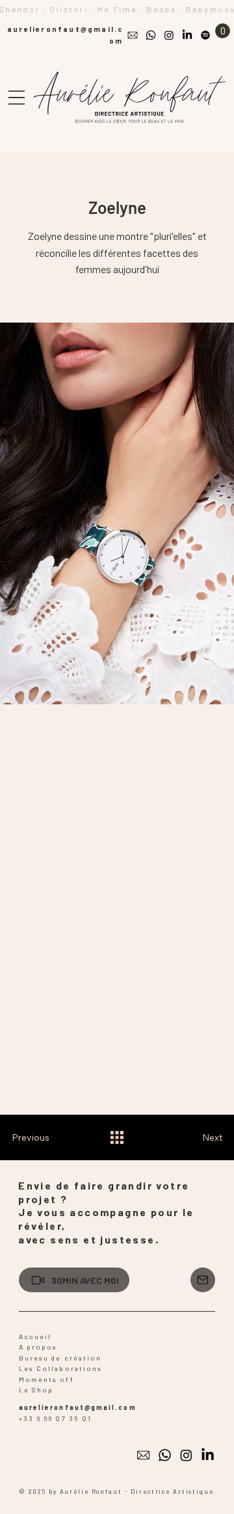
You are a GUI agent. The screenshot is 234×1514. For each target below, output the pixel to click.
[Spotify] (205, 35)
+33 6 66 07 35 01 (55, 1418)
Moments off (46, 1379)
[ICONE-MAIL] (132, 35)
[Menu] (16, 98)
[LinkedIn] (187, 35)
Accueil (35, 1336)
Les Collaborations (60, 1368)
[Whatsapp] (151, 35)
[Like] (202, 1280)
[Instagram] (169, 35)
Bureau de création (60, 1358)
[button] (222, 30)
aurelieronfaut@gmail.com (77, 1407)
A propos (39, 1347)
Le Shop (36, 1390)
